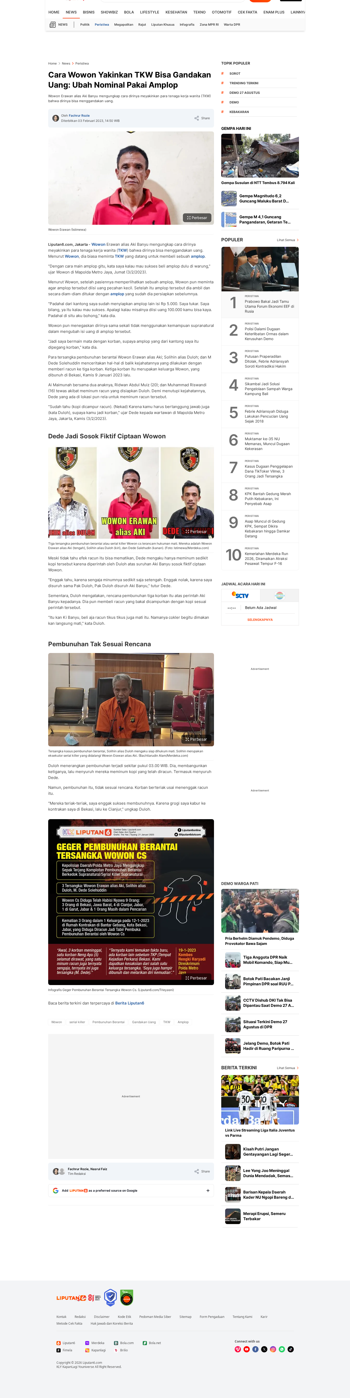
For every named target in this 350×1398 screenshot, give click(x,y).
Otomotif (222, 12)
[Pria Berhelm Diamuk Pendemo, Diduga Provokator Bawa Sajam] (260, 911)
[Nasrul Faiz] (62, 1171)
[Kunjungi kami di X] (264, 1349)
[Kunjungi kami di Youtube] (247, 1349)
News (71, 12)
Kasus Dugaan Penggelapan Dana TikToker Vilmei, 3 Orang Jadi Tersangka (269, 471)
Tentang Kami (242, 1317)
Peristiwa (102, 24)
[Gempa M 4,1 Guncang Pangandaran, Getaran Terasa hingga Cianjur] (229, 219)
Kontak (61, 1317)
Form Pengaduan (212, 1317)
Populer (232, 239)
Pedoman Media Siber (155, 1317)
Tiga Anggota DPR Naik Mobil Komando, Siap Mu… (267, 960)
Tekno (199, 12)
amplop (198, 256)
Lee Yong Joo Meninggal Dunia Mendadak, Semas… (268, 1173)
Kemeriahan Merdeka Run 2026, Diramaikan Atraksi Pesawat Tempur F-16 (266, 558)
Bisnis (89, 12)
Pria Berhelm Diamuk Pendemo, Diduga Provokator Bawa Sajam (259, 941)
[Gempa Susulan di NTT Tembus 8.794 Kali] (260, 156)
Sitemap (185, 1317)
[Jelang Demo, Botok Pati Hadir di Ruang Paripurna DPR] (233, 1046)
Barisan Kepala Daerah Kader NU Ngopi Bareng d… (268, 1195)
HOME (54, 12)
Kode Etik (124, 1317)
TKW (122, 250)
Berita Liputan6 (129, 1003)
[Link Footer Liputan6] (78, 1297)
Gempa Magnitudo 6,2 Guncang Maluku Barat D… (264, 198)
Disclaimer (102, 1317)
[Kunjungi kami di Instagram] (273, 1349)
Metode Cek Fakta (69, 1324)
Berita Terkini (239, 1067)
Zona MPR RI (209, 24)
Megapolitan (123, 24)
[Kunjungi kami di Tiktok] (291, 1349)
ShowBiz (109, 12)
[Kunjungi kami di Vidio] (238, 1349)
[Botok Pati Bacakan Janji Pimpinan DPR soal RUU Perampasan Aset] (233, 981)
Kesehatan (176, 12)
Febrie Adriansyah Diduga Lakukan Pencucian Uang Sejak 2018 (266, 416)
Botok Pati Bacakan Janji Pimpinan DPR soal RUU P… (268, 981)
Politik (85, 24)
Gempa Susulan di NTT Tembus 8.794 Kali (258, 182)
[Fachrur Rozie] (55, 118)
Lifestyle (149, 12)
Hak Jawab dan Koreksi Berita (112, 1324)
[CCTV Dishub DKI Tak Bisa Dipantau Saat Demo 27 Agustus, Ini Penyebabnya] (233, 1003)
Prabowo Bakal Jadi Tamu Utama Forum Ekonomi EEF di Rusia (269, 306)
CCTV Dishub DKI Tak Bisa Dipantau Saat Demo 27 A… (268, 1003)
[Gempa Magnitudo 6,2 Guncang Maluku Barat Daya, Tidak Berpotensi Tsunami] (229, 198)
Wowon (98, 244)
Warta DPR (232, 24)
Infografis (187, 24)
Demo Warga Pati (239, 883)
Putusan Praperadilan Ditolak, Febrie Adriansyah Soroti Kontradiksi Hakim (267, 361)
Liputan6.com (92, 1362)
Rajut (142, 24)
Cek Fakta (247, 12)
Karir (264, 1317)
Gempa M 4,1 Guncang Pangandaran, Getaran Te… (265, 219)
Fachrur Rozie (79, 115)
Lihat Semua (286, 240)
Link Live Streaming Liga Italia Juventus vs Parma (260, 1132)
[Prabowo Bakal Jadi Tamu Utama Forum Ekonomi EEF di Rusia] (260, 269)
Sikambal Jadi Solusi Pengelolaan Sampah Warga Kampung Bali (268, 389)
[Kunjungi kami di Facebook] (255, 1349)
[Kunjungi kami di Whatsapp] (282, 1349)
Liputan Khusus (163, 24)
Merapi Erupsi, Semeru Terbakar (264, 1216)
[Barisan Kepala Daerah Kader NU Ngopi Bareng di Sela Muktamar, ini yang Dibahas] (233, 1195)
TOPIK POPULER (235, 63)
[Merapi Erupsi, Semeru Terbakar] (233, 1216)
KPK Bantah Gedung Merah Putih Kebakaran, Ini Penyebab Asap (268, 498)
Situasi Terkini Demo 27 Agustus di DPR (265, 1024)
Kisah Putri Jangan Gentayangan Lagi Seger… (268, 1152)
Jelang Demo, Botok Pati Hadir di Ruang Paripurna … (268, 1046)
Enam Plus (273, 12)
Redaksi (80, 1317)
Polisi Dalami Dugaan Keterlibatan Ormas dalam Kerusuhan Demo (267, 334)
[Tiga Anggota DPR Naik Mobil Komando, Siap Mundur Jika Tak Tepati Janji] (233, 960)
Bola (129, 12)
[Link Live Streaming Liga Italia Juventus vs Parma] (260, 1100)
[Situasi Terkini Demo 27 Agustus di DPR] (233, 1024)
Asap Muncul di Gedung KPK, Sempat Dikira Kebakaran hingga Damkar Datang (267, 528)
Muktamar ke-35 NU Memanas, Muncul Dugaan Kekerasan (267, 444)
